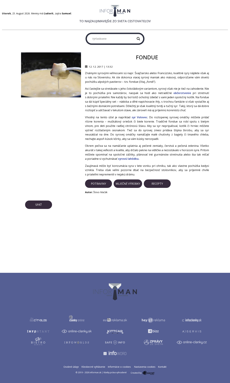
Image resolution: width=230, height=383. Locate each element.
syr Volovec (139, 117)
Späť (38, 205)
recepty (157, 184)
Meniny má (42, 13)
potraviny (98, 184)
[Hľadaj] (138, 38)
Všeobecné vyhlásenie (93, 366)
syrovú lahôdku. (128, 159)
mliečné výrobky (128, 184)
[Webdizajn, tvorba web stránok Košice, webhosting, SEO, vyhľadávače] (148, 372)
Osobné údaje (71, 366)
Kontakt (162, 366)
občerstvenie (182, 93)
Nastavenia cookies (144, 366)
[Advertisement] (51, 121)
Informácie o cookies (119, 366)
